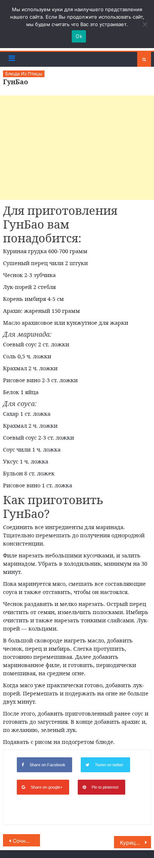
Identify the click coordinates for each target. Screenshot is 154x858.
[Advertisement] (77, 147)
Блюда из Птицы (23, 73)
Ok (79, 36)
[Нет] (144, 24)
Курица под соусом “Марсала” (135, 842)
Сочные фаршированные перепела (26, 840)
